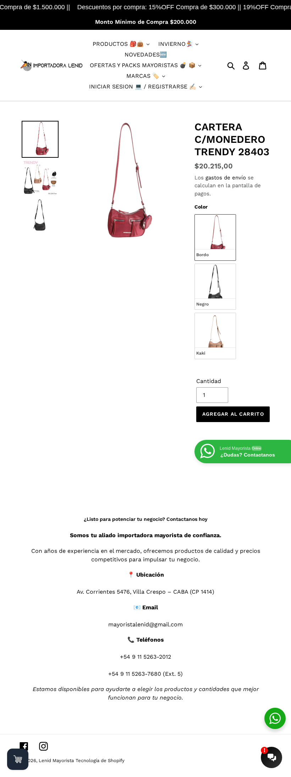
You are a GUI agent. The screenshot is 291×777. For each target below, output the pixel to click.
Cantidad (208, 381)
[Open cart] (17, 759)
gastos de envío (225, 177)
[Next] (173, 183)
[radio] (215, 237)
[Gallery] (102, 182)
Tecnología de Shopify (100, 760)
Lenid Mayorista (56, 760)
